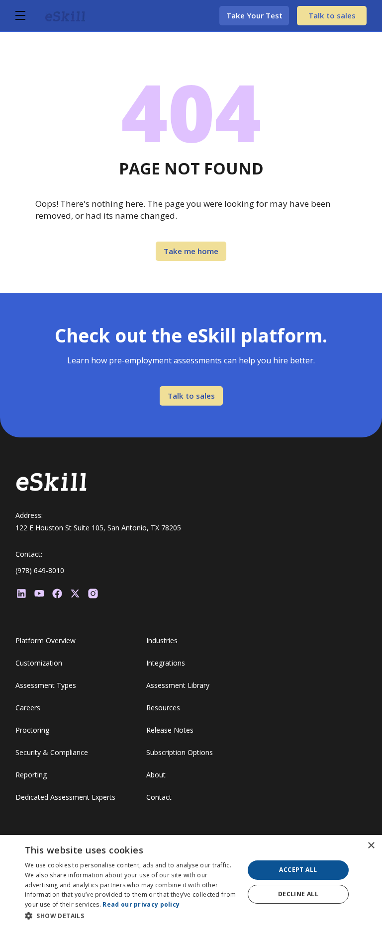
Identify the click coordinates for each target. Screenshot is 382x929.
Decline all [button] (298, 894)
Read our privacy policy (141, 904)
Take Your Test (254, 15)
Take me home (191, 251)
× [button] (371, 845)
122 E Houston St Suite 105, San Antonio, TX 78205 (98, 527)
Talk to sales (332, 15)
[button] (30, 15)
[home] (65, 15)
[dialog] (191, 882)
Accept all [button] (298, 869)
